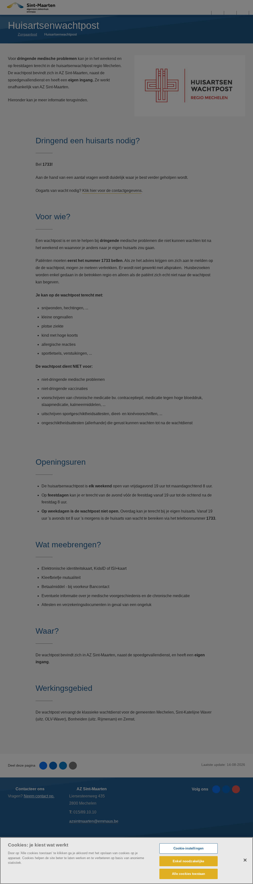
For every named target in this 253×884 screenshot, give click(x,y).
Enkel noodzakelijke (188, 861)
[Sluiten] (245, 860)
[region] (126, 860)
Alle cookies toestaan (188, 874)
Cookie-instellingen (188, 848)
